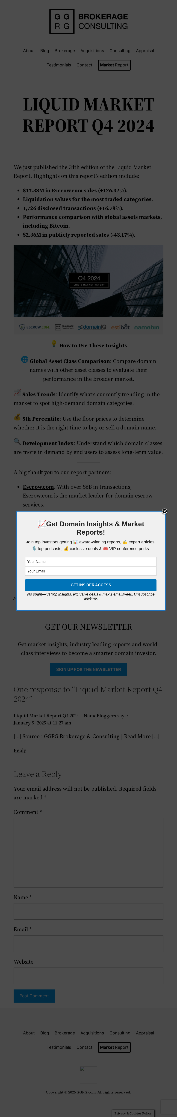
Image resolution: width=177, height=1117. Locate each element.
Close (164, 511)
